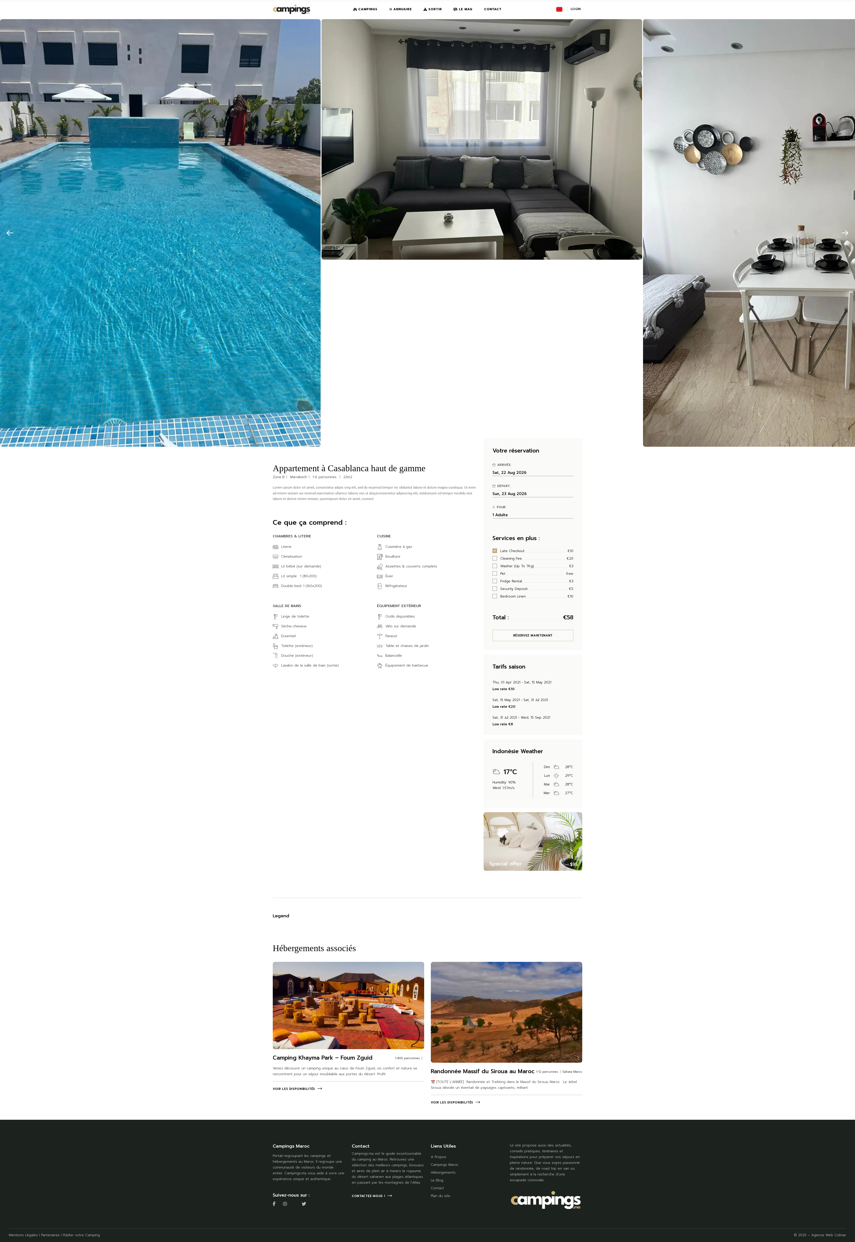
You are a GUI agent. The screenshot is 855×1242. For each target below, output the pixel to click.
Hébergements (443, 1172)
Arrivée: (504, 465)
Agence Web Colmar (828, 1235)
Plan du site (440, 1195)
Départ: (504, 486)
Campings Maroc (444, 1164)
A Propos (438, 1156)
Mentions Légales (23, 1235)
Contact (437, 1188)
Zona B (279, 477)
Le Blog (437, 1180)
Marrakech (298, 477)
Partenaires (50, 1235)
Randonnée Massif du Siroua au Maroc (483, 1071)
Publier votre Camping (81, 1235)
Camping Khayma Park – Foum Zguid (323, 1058)
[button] (10, 233)
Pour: (502, 507)
